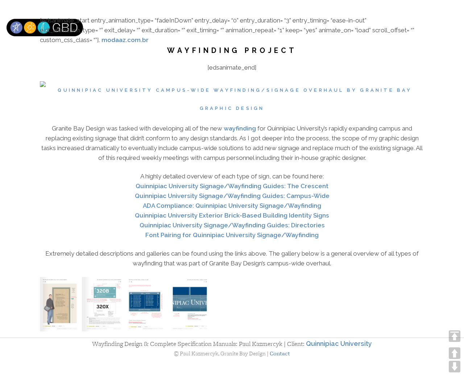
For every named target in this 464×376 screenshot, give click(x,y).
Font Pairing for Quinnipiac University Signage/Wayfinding (232, 235)
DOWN (454, 366)
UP (454, 353)
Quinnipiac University (339, 343)
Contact (280, 353)
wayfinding (240, 128)
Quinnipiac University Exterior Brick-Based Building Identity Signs (232, 215)
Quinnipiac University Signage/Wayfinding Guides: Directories (232, 225)
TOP (454, 336)
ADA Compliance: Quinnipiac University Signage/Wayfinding (232, 205)
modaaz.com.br (125, 40)
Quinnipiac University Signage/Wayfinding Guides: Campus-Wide (232, 195)
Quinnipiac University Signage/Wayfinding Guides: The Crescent (232, 186)
